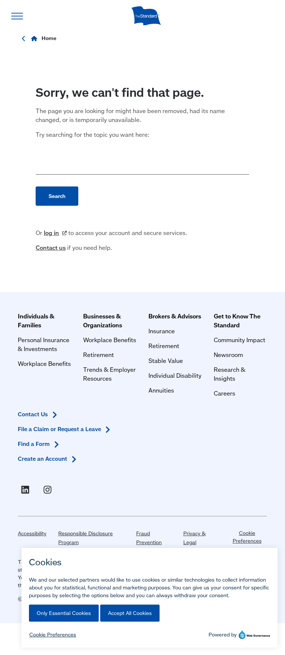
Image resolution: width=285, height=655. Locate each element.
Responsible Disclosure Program (85, 538)
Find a (34, 443)
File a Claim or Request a (59, 429)
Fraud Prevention (149, 538)
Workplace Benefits (44, 363)
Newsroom (228, 354)
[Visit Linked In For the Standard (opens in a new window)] (27, 490)
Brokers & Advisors (174, 316)
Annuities (161, 390)
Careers (224, 393)
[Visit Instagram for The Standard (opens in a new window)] (49, 490)
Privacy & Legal (194, 538)
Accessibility (32, 533)
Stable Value (165, 360)
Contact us (51, 247)
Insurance (161, 331)
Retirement (98, 354)
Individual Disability (175, 375)
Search (57, 196)
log (51, 232)
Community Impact (239, 340)
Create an (42, 458)
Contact (33, 414)
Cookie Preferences (247, 537)
